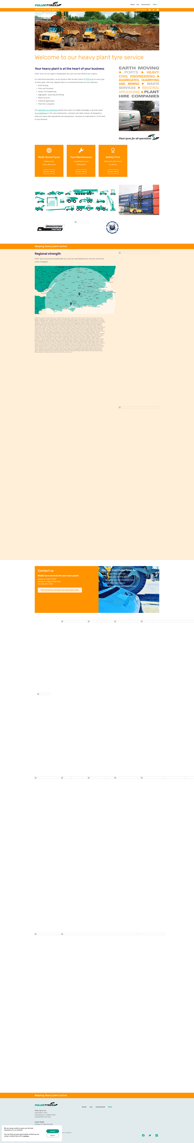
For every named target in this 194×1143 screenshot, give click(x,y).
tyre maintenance (41, 113)
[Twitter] (153, 10)
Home (132, 4)
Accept (52, 1131)
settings (26, 1136)
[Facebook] (149, 10)
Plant (110, 1107)
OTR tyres (89, 79)
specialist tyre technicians (48, 110)
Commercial (100, 1107)
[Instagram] (157, 10)
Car (138, 4)
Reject (53, 1135)
